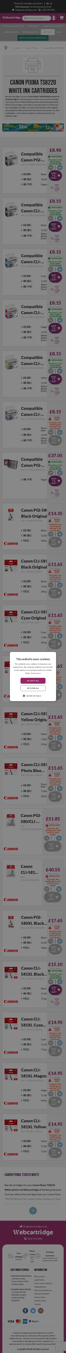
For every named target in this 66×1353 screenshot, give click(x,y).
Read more (36, 673)
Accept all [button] (33, 680)
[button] (33, 695)
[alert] (33, 676)
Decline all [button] (33, 688)
